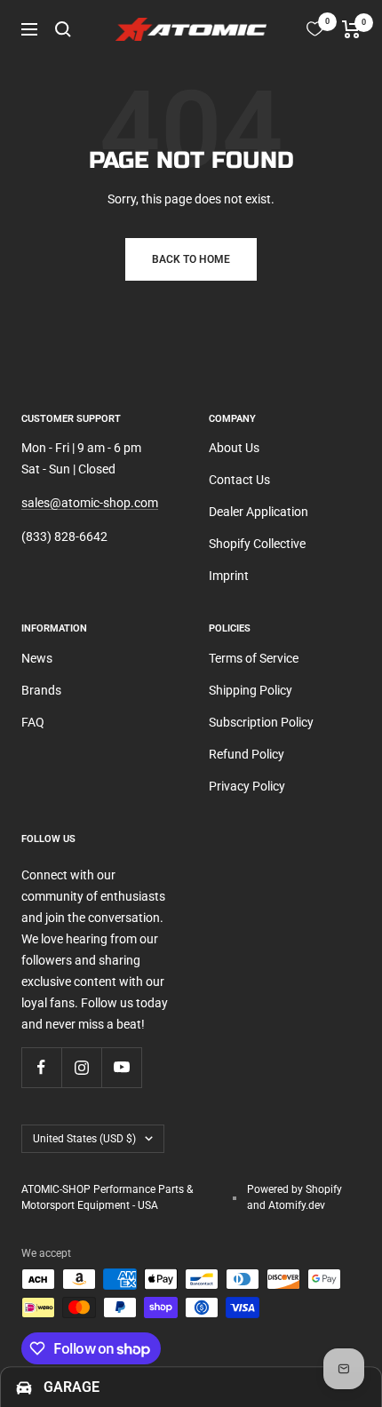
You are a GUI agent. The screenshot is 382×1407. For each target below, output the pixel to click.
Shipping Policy (250, 690)
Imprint (229, 575)
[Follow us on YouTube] (121, 1067)
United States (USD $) (84, 1139)
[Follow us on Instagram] (81, 1067)
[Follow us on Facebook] (41, 1067)
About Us (234, 448)
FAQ (32, 722)
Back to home (191, 259)
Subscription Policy (261, 722)
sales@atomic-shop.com (89, 503)
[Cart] (351, 29)
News (36, 658)
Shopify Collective (257, 544)
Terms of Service (253, 658)
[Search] (63, 29)
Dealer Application (258, 512)
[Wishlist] (315, 29)
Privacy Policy (247, 786)
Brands (41, 690)
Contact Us (239, 480)
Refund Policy (246, 754)
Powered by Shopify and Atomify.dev (294, 1197)
